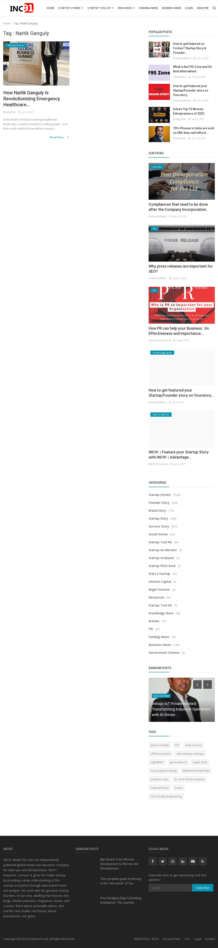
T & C (187, 939)
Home (50, 8)
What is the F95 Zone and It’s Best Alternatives (192, 69)
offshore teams (161, 754)
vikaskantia (179, 76)
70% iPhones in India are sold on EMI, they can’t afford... (193, 130)
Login (189, 8)
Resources (125, 8)
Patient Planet (160, 788)
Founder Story (159, 502)
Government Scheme (164, 652)
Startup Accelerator (163, 550)
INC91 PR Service (158, 464)
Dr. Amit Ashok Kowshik (189, 779)
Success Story (159, 526)
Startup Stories (69, 8)
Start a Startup (159, 573)
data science (193, 745)
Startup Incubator (161, 558)
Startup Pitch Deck (162, 566)
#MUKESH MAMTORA (196, 771)
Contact (210, 939)
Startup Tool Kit (99, 8)
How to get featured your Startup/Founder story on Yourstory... (190, 90)
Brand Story (158, 510)
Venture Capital (160, 581)
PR (151, 629)
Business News (171, 8)
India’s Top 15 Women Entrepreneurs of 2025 (188, 111)
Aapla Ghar (200, 762)
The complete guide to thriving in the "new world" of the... (120, 881)
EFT (177, 745)
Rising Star (9, 112)
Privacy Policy (171, 939)
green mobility (160, 745)
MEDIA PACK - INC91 (146, 939)
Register (202, 8)
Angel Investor (159, 589)
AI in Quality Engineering (166, 796)
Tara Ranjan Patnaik (164, 771)
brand (179, 788)
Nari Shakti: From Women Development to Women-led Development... (119, 864)
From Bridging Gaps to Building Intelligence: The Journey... (120, 900)
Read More (57, 137)
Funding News (148, 8)
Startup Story (158, 518)
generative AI (178, 762)
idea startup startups (190, 754)
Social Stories (158, 534)
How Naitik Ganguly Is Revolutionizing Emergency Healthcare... (31, 98)
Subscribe (202, 888)
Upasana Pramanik (160, 340)
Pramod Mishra (182, 58)
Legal (197, 939)
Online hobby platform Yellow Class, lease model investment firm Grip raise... (181, 709)
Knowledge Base (161, 613)
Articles (154, 621)
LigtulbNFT (157, 762)
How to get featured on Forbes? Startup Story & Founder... (189, 48)
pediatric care (159, 779)
